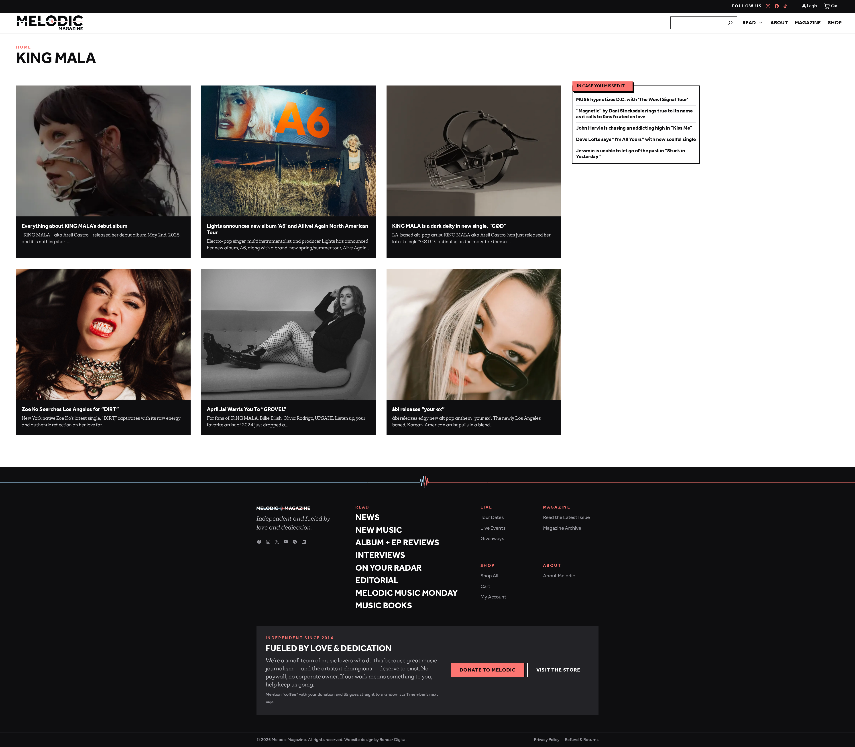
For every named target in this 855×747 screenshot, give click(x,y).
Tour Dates (492, 517)
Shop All (489, 576)
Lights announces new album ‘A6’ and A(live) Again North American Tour (287, 229)
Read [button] (749, 23)
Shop (835, 23)
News (367, 517)
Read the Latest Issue (566, 517)
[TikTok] (785, 6)
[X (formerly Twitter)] (277, 541)
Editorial (377, 580)
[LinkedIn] (303, 541)
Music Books (383, 606)
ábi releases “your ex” (418, 409)
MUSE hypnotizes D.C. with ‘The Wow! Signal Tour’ (632, 99)
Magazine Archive (562, 528)
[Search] (730, 22)
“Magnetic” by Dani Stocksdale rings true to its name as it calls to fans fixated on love (634, 114)
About (779, 23)
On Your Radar (388, 568)
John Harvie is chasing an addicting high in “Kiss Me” (634, 128)
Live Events (493, 528)
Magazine (808, 23)
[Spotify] (294, 541)
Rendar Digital (393, 739)
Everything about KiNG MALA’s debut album (75, 226)
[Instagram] (768, 6)
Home (23, 47)
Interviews (380, 555)
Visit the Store (558, 670)
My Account (493, 597)
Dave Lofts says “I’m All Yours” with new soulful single (636, 139)
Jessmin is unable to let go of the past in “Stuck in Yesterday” (630, 153)
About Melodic (559, 576)
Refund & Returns (581, 739)
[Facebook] (776, 6)
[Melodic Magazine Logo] (49, 22)
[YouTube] (286, 541)
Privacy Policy (547, 739)
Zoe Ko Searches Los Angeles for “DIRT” (70, 409)
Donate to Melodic (488, 670)
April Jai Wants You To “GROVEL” (246, 409)
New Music (378, 530)
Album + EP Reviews (397, 543)
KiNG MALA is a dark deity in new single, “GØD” (449, 226)
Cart (485, 586)
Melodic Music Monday (406, 593)
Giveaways (492, 538)
